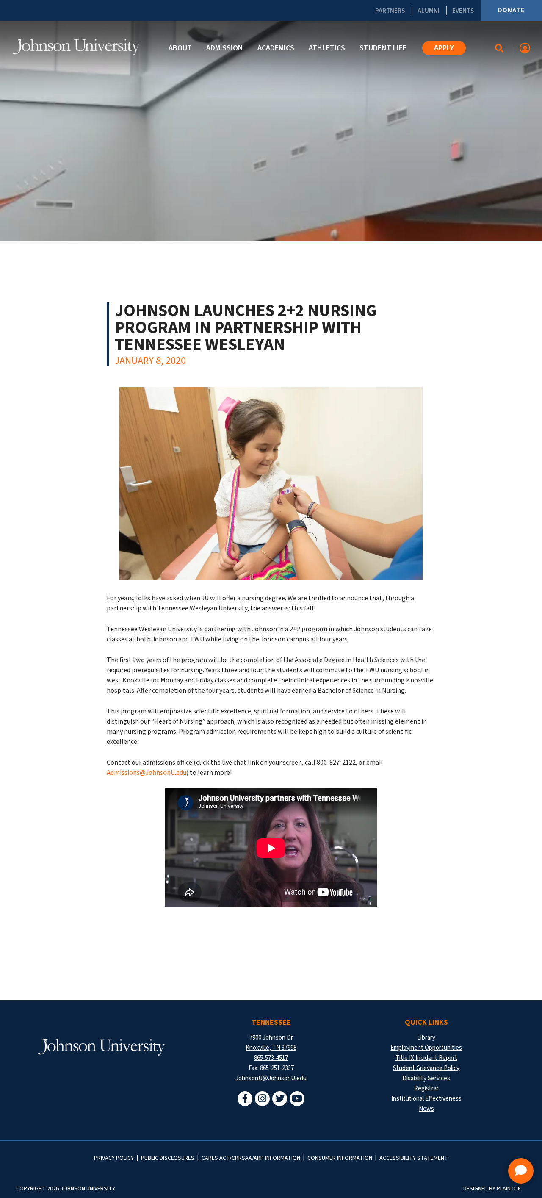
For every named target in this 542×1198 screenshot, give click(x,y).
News (426, 1108)
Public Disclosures (167, 1158)
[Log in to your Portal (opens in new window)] (525, 48)
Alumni (429, 10)
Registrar (426, 1088)
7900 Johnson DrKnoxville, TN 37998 (271, 1042)
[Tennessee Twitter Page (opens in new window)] (279, 1098)
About (180, 48)
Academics (275, 48)
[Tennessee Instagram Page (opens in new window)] (262, 1098)
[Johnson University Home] (76, 47)
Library (426, 1037)
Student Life (382, 48)
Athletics (327, 48)
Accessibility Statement (413, 1158)
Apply (444, 48)
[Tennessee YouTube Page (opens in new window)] (297, 1098)
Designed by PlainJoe (492, 1188)
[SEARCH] (499, 48)
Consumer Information (339, 1158)
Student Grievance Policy (426, 1068)
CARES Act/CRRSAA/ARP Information (251, 1158)
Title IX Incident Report (426, 1058)
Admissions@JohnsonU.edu (146, 772)
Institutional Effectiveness (426, 1098)
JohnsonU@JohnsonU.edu (271, 1078)
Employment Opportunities (426, 1047)
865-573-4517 (271, 1058)
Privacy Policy (114, 1158)
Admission (224, 48)
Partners (390, 10)
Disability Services (426, 1078)
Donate (511, 10)
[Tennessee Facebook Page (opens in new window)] (245, 1098)
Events (463, 10)
